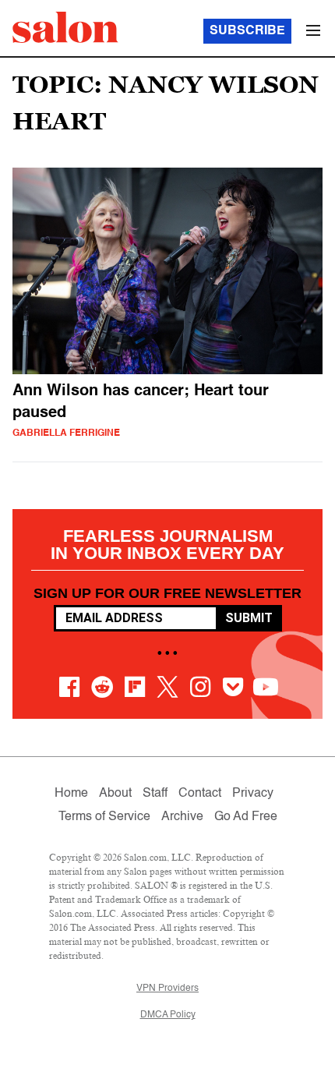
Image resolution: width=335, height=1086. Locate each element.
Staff (155, 793)
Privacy (252, 793)
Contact (199, 793)
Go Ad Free (245, 817)
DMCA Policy (168, 1015)
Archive (182, 817)
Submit (249, 617)
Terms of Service (104, 817)
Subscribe (247, 31)
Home (71, 793)
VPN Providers (167, 988)
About (115, 793)
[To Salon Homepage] (65, 27)
